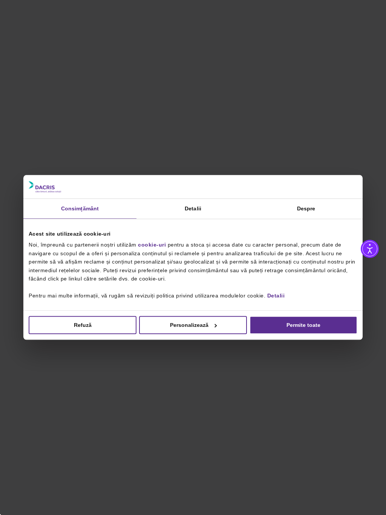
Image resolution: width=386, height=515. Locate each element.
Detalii (276, 296)
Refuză (83, 325)
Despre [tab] (306, 208)
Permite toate (303, 325)
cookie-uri (152, 245)
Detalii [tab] (193, 208)
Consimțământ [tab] (80, 208)
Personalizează (189, 325)
